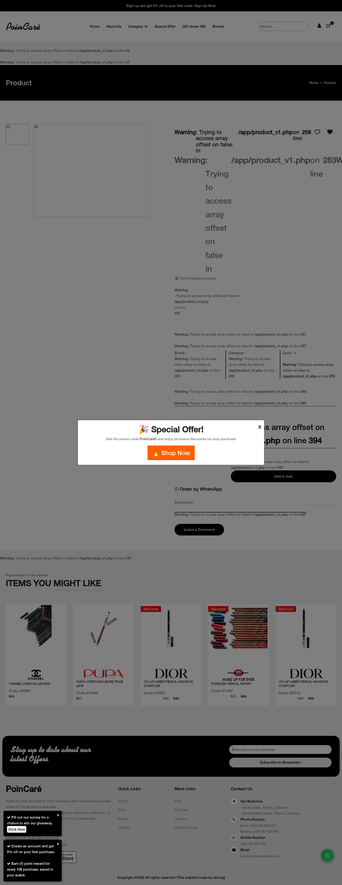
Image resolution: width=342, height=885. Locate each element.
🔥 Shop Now (171, 452)
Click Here (16, 829)
